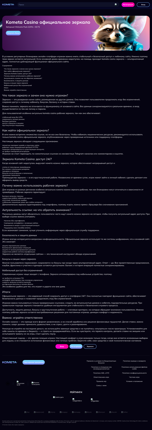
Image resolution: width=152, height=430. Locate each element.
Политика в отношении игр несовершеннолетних (101, 368)
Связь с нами (101, 385)
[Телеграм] (36, 383)
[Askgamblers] (77, 401)
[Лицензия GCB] (20, 383)
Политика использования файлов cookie (134, 368)
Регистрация (128, 5)
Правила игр (101, 381)
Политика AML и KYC (101, 373)
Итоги (6, 88)
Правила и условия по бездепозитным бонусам (101, 362)
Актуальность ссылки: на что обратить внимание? (23, 78)
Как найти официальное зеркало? (17, 71)
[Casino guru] (58, 401)
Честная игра (134, 377)
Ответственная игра (101, 377)
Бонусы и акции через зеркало (16, 83)
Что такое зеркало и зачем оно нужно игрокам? (22, 69)
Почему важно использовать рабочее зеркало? (22, 76)
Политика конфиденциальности (134, 373)
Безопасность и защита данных (16, 81)
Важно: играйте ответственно (15, 90)
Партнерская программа (34, 362)
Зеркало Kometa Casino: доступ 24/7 (18, 74)
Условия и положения (134, 381)
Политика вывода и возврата (134, 361)
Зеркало (90, 346)
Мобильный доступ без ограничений (18, 85)
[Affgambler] (95, 401)
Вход (143, 5)
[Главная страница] (8, 5)
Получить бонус (13, 33)
